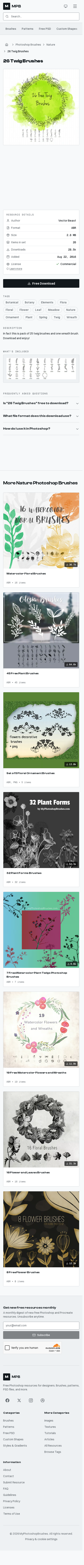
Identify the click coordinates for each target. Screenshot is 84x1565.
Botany (29, 302)
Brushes (10, 29)
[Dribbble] (42, 1400)
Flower (24, 310)
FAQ (5, 1488)
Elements (47, 302)
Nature (50, 44)
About (7, 1470)
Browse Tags (52, 1452)
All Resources (53, 1445)
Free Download (43, 283)
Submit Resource (14, 1482)
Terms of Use (11, 1513)
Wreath (72, 317)
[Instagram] (31, 1400)
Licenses (8, 1507)
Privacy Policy (11, 1501)
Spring (43, 317)
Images (48, 1420)
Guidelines (9, 1495)
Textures (50, 1427)
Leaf (38, 310)
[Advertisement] (41, 175)
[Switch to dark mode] (65, 6)
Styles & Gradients (15, 1445)
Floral (9, 310)
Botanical (12, 302)
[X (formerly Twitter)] (19, 1400)
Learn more (16, 268)
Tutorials (50, 1433)
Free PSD (45, 29)
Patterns (27, 29)
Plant (29, 317)
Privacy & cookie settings (41, 1539)
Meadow (54, 310)
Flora (63, 302)
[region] (41, 107)
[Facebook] (7, 1400)
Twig (57, 317)
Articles (49, 1439)
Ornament (12, 317)
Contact (8, 1476)
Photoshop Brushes (28, 44)
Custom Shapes (66, 29)
